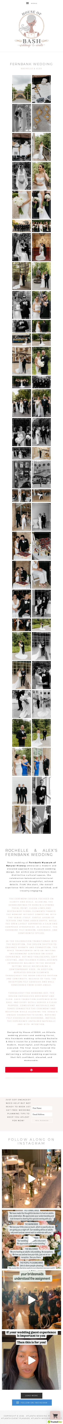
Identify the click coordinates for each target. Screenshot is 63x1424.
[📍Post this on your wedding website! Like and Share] (31, 1239)
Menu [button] (34, 3)
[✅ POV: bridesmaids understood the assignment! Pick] (31, 1299)
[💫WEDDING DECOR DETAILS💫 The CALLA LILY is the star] (31, 1178)
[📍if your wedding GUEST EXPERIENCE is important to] (31, 1360)
